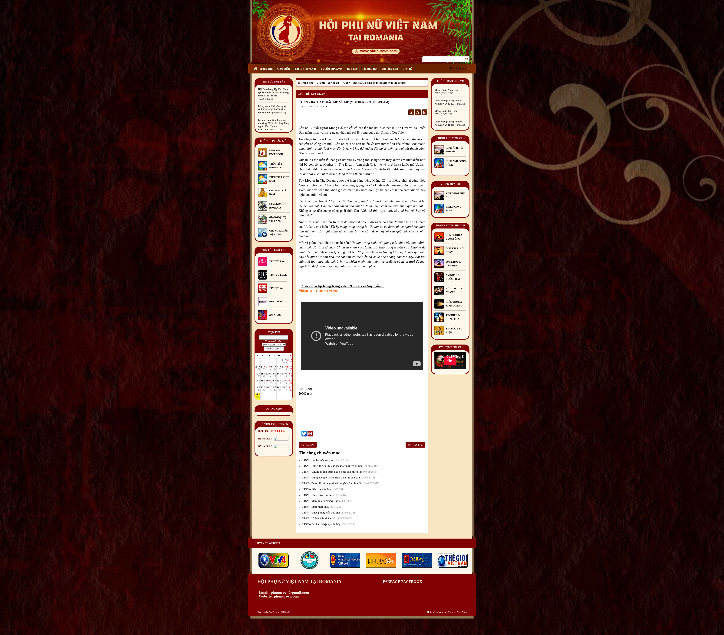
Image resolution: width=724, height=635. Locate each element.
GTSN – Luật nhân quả (322, 506)
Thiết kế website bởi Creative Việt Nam (447, 612)
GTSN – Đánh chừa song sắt (324, 460)
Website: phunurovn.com (278, 596)
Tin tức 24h (277, 288)
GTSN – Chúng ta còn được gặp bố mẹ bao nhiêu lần (338, 471)
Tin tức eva (277, 261)
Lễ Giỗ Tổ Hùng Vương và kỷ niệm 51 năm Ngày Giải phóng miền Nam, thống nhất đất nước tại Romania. (273, 102)
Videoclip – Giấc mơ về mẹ (318, 291)
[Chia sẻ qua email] (300, 433)
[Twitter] (304, 433)
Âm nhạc (275, 314)
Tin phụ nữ (369, 68)
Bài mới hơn (415, 444)
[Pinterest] (310, 433)
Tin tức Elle (278, 274)
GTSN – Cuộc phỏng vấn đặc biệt (327, 512)
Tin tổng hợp (389, 68)
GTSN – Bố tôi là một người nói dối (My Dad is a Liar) (339, 483)
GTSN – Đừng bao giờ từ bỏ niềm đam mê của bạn (337, 477)
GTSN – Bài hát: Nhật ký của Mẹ (327, 524)
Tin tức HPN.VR (305, 68)
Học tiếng (276, 301)
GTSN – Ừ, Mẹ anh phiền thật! (326, 518)
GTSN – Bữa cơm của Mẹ (322, 489)
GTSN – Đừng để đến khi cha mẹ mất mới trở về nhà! (339, 466)
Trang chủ (266, 68)
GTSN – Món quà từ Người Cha (326, 501)
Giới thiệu (283, 68)
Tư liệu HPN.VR (331, 68)
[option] (274, 102)
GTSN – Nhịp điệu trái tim (323, 495)
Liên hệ (407, 68)
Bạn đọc (352, 68)
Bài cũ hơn (307, 444)
